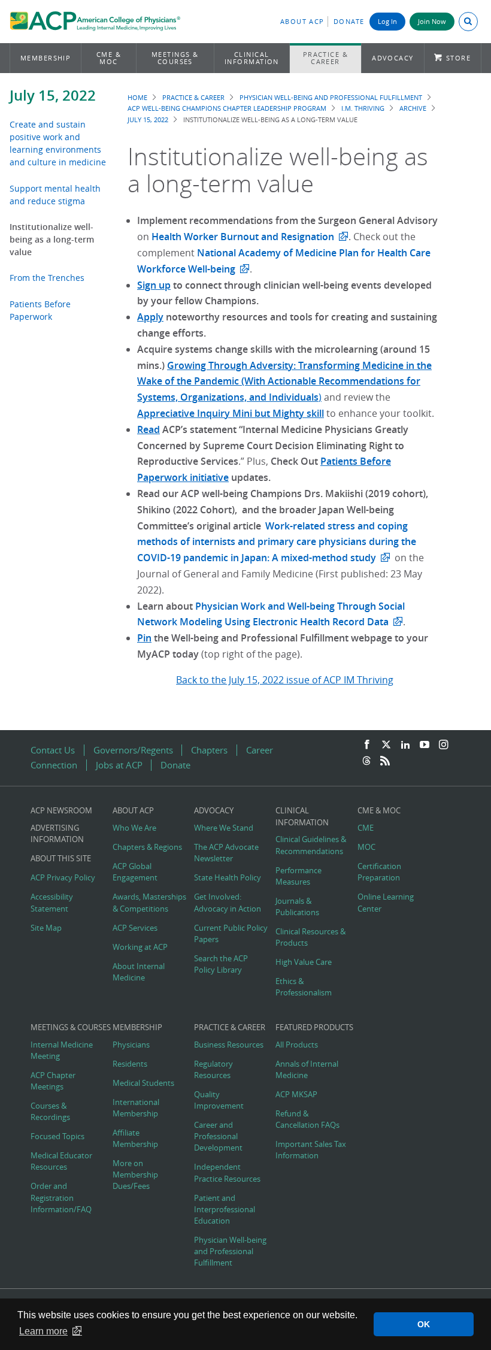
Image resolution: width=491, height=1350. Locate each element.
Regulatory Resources (213, 1069)
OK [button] (423, 1324)
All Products (296, 1045)
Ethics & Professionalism (303, 987)
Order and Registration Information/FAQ (61, 1197)
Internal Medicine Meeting (62, 1050)
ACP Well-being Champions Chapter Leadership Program (227, 108)
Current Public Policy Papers (231, 934)
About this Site (61, 858)
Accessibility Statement (52, 902)
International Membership (136, 1108)
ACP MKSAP (296, 1094)
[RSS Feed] (385, 761)
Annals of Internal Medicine (306, 1069)
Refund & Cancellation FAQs (307, 1119)
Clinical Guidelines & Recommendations (310, 845)
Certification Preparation (379, 872)
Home (137, 97)
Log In (387, 21)
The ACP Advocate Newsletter (226, 853)
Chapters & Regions (147, 847)
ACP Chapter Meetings (53, 1081)
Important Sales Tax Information (310, 1150)
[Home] (95, 22)
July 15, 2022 (53, 95)
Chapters (209, 750)
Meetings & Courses (175, 58)
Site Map (46, 928)
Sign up (154, 285)
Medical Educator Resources (61, 1161)
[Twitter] (386, 745)
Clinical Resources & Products (310, 937)
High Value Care (303, 962)
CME (365, 828)
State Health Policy (227, 878)
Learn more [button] (43, 1331)
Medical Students (143, 1083)
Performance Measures (298, 876)
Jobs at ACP (119, 765)
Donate (349, 21)
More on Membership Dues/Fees (135, 1174)
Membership (45, 57)
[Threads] (366, 761)
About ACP (302, 21)
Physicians (131, 1045)
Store (458, 57)
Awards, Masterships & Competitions (149, 902)
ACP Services (135, 928)
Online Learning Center (385, 902)
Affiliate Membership (135, 1138)
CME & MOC (108, 58)
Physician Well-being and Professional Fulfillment (331, 97)
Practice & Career (325, 58)
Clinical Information (252, 58)
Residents (130, 1064)
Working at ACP (140, 947)
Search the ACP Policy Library (221, 964)
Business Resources (228, 1045)
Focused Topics (57, 1136)
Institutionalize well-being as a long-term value (52, 239)
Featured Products (314, 1027)
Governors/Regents (133, 750)
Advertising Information (57, 833)
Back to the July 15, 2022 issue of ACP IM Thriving (284, 679)
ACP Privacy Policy (63, 878)
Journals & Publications (297, 907)
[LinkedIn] (405, 745)
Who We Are (134, 828)
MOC (366, 847)
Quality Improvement (219, 1100)
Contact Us (53, 750)
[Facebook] (367, 745)
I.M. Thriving (362, 108)
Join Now (432, 21)
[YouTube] (424, 745)
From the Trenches (47, 277)
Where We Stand (223, 828)
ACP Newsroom (61, 811)
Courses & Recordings (50, 1111)
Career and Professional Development (218, 1136)
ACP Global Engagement (135, 872)
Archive (412, 108)
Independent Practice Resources (227, 1172)
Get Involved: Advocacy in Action (227, 902)
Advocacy (393, 57)
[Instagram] (443, 745)
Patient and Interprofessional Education (224, 1209)
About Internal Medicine (139, 972)
